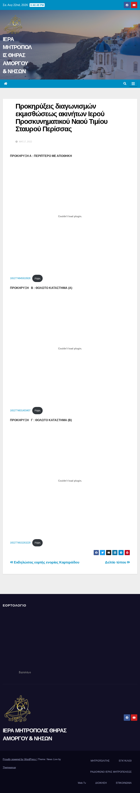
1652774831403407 (20, 410)
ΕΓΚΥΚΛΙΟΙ (125, 760)
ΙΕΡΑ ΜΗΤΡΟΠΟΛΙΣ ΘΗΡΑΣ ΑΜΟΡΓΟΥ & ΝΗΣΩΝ (17, 55)
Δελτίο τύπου (116, 562)
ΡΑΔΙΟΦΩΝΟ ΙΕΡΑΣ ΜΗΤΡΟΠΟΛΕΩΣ (111, 771)
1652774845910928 (20, 278)
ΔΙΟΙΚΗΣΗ (101, 783)
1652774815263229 (20, 542)
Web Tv (82, 783)
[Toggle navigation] (133, 83)
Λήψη (37, 278)
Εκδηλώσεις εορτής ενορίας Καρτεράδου (46, 562)
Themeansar (9, 767)
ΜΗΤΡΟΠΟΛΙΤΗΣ (100, 760)
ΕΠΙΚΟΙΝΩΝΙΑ (124, 783)
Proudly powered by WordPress (20, 759)
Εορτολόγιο (25, 672)
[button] (124, 83)
